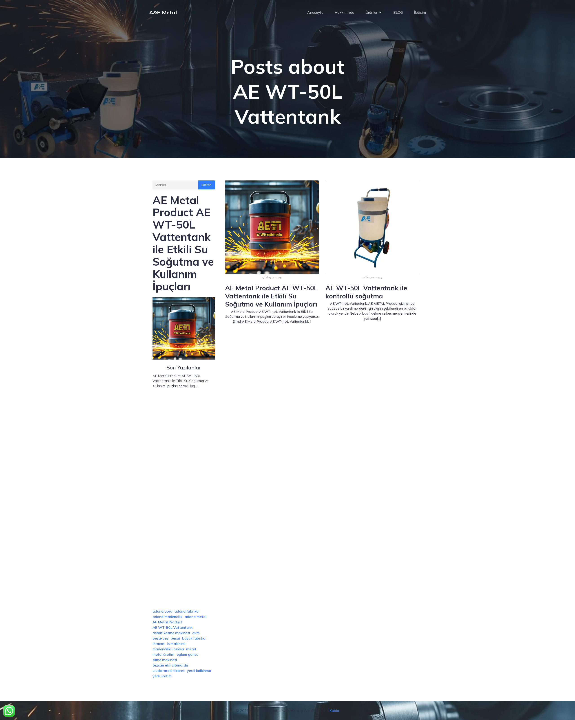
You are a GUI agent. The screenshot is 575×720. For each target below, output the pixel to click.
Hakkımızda (344, 12)
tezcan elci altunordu (170, 665)
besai (175, 638)
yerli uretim (162, 676)
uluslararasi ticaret (169, 670)
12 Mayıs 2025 (372, 277)
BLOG (398, 12)
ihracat (159, 643)
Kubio (334, 710)
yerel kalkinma (199, 670)
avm (196, 633)
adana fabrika (187, 611)
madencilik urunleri (168, 649)
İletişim (420, 12)
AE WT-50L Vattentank (172, 627)
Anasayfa (315, 12)
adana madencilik (167, 616)
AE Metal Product (167, 622)
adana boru (162, 611)
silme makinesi (165, 660)
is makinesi (176, 643)
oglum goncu (187, 654)
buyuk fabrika (193, 638)
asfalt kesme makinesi (171, 633)
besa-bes (160, 638)
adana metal (195, 616)
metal (191, 649)
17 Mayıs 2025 (272, 277)
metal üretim (163, 654)
